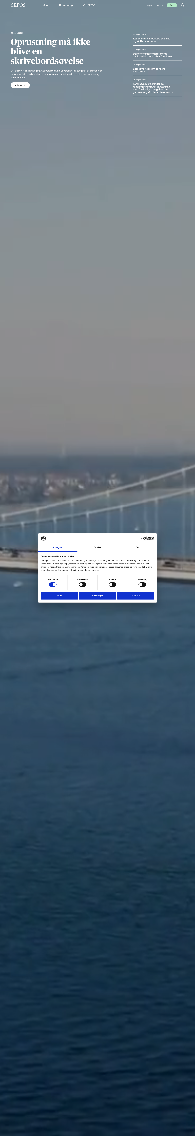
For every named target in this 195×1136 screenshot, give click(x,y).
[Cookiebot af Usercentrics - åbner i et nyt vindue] (142, 538)
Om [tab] (137, 547)
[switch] (82, 584)
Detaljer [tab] (97, 547)
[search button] (182, 5)
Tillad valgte (97, 595)
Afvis (59, 595)
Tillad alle (135, 595)
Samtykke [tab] (57, 548)
